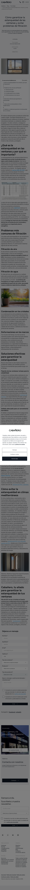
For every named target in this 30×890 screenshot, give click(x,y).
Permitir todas (15, 458)
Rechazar (15, 450)
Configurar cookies (14, 454)
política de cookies (20, 444)
